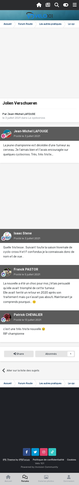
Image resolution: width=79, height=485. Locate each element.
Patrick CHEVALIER (28, 315)
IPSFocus (24, 459)
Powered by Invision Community (39, 467)
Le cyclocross (36, 117)
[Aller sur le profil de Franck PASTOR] (7, 272)
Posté (27, 136)
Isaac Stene (23, 233)
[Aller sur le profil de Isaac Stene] (7, 236)
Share (20, 353)
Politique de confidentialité (48, 459)
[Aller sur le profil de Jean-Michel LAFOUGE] (7, 134)
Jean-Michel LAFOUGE (21, 113)
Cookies (71, 459)
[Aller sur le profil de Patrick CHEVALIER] (7, 317)
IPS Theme (9, 459)
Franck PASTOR (26, 269)
